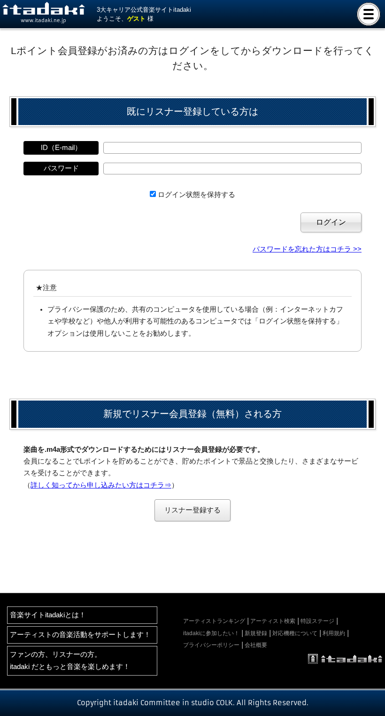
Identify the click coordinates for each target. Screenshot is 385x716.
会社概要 (256, 645)
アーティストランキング (214, 621)
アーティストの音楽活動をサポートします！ (80, 634)
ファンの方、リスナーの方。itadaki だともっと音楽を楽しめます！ (70, 660)
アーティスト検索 (272, 621)
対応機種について (294, 633)
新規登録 (256, 633)
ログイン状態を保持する (196, 194)
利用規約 (334, 633)
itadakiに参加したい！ (211, 633)
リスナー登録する (192, 510)
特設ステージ (317, 621)
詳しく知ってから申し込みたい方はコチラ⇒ (101, 485)
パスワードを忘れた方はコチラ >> (307, 249)
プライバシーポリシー (211, 645)
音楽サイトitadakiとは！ (48, 615)
